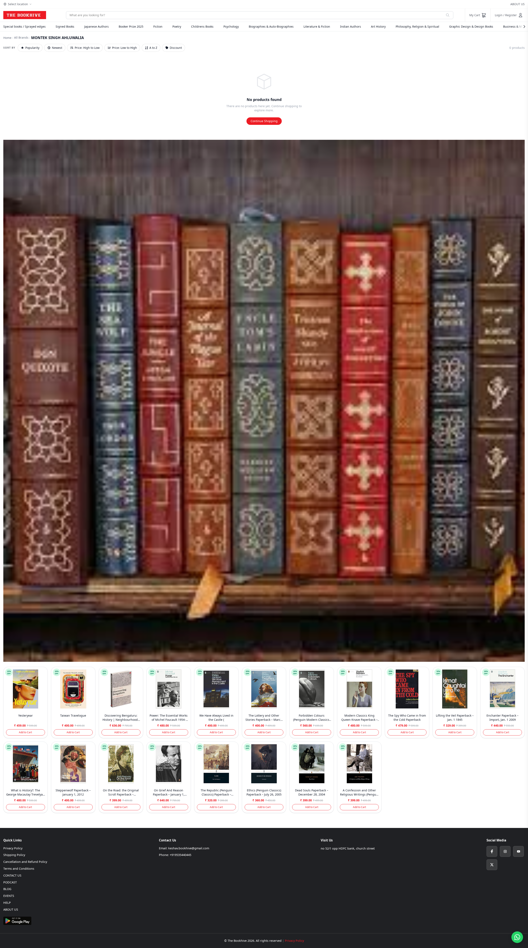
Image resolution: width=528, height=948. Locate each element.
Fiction (157, 26)
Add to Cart (25, 732)
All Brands (21, 37)
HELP (7, 903)
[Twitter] (492, 864)
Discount (176, 48)
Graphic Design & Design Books (471, 26)
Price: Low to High (124, 48)
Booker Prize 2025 (131, 26)
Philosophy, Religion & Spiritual (417, 26)
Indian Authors (350, 26)
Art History (378, 26)
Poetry (176, 26)
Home (7, 38)
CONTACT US (12, 875)
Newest (57, 48)
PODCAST (10, 882)
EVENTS (8, 896)
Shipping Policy (14, 855)
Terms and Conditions (18, 869)
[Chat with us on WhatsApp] (517, 937)
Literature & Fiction (317, 26)
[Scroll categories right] (522, 26)
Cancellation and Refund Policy (25, 862)
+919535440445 (180, 855)
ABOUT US (517, 4)
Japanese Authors (96, 26)
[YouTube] (518, 851)
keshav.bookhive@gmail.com (188, 848)
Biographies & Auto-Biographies (271, 26)
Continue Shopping (264, 121)
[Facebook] (492, 851)
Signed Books (65, 26)
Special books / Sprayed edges (24, 26)
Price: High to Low (87, 48)
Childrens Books (202, 26)
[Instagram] (505, 851)
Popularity (32, 48)
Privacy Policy (12, 848)
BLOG (7, 889)
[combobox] (254, 15)
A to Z (153, 48)
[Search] (447, 15)
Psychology (231, 26)
